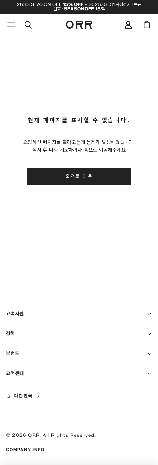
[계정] (128, 24)
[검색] (27, 24)
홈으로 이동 (79, 176)
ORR (34, 435)
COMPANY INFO (25, 449)
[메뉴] (11, 24)
